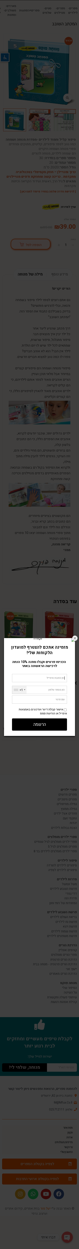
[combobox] (19, 690)
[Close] (75, 638)
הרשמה (39, 724)
